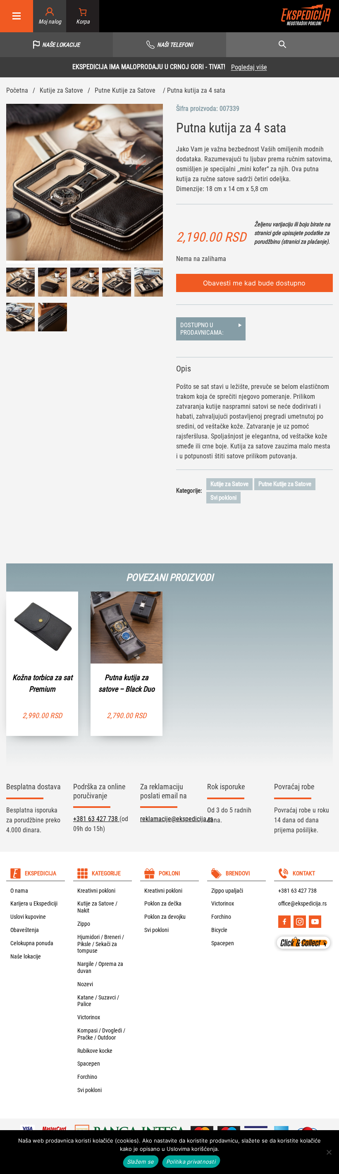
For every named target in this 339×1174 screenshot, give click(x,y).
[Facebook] (284, 921)
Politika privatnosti (191, 1161)
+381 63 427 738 (96, 819)
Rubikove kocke (94, 1050)
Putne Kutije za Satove (125, 90)
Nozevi (85, 984)
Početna (17, 90)
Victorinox (88, 1017)
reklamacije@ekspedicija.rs (176, 819)
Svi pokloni (223, 497)
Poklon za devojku (165, 916)
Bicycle (219, 930)
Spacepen (88, 1063)
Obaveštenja (24, 930)
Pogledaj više (249, 67)
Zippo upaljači (227, 890)
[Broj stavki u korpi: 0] (83, 16)
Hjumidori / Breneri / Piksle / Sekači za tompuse (100, 944)
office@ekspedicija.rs (302, 903)
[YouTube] (315, 921)
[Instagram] (300, 921)
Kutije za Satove (61, 90)
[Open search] (282, 44)
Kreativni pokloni (96, 890)
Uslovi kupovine (28, 916)
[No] (329, 1152)
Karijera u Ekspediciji (33, 903)
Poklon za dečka (162, 903)
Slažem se (141, 1161)
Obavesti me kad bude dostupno (254, 283)
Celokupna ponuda (31, 943)
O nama (19, 890)
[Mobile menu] (16, 16)
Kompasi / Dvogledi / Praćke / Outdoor (101, 1034)
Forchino (87, 1076)
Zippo (83, 923)
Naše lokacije (25, 956)
